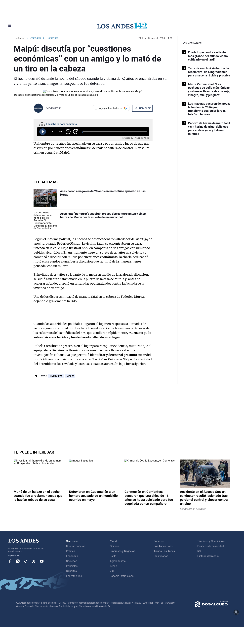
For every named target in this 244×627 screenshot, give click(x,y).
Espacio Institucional (122, 576)
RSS (199, 551)
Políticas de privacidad (210, 546)
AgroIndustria (118, 561)
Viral (112, 571)
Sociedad (71, 561)
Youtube (42, 561)
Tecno (113, 566)
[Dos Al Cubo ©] (211, 606)
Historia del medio (208, 556)
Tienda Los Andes (164, 551)
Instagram (18, 561)
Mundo (114, 541)
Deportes (71, 571)
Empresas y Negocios (122, 551)
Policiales (35, 37)
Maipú (70, 375)
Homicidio (56, 375)
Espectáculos (74, 576)
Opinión (114, 546)
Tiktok (26, 561)
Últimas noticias (75, 546)
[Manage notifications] (236, 612)
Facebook (10, 561)
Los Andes (19, 38)
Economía (72, 556)
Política (70, 551)
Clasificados (161, 556)
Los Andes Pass (163, 546)
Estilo (113, 556)
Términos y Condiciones (211, 541)
